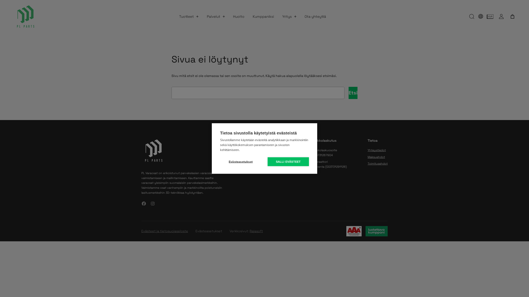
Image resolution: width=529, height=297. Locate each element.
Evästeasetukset (241, 161)
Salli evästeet (288, 161)
